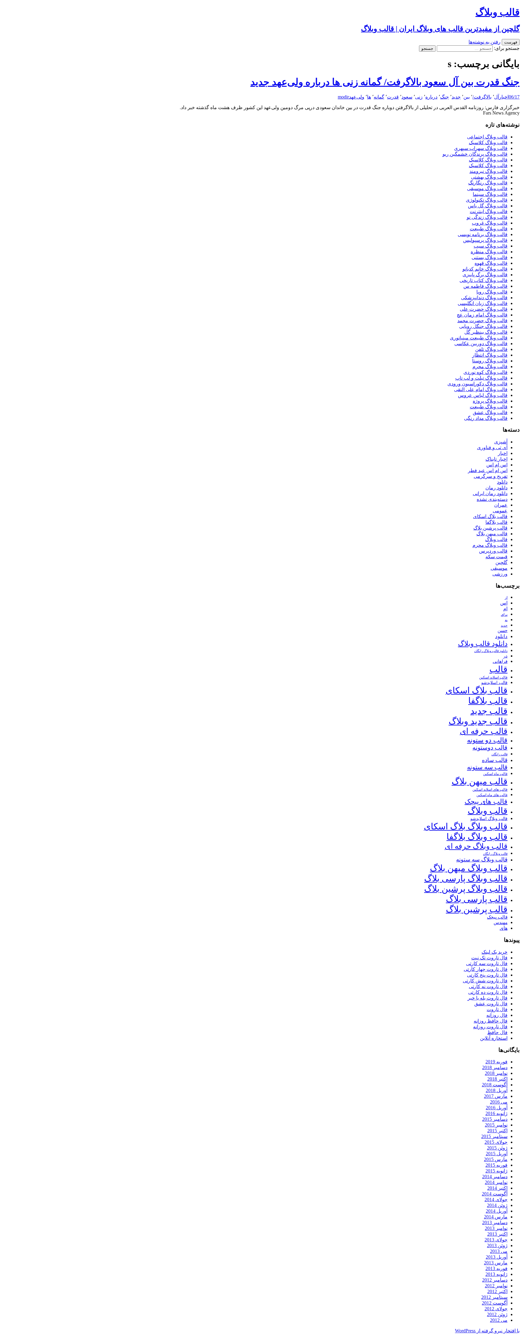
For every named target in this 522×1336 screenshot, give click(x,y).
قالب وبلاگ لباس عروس (482, 395)
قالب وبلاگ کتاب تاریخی (483, 280)
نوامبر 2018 (496, 1073)
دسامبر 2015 (494, 1119)
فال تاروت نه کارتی (488, 986)
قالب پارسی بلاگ (476, 899)
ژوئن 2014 (497, 1205)
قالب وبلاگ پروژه (490, 401)
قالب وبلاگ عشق (490, 412)
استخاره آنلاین (493, 1038)
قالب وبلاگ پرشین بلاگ (465, 888)
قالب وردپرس (493, 550)
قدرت (393, 96)
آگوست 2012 (494, 1302)
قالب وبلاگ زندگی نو (487, 217)
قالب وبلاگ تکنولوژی (486, 200)
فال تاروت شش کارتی (485, 980)
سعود (406, 96)
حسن (502, 630)
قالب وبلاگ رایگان (495, 853)
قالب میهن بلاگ (491, 533)
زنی (419, 96)
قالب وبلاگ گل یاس (487, 205)
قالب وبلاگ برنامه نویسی (482, 234)
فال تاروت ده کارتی (487, 992)
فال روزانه (496, 1015)
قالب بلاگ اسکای (490, 516)
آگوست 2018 (494, 1084)
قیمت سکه (496, 556)
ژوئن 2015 (497, 1147)
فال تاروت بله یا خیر (487, 997)
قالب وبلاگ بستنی (489, 257)
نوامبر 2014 (496, 1182)
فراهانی (500, 661)
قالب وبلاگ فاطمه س (485, 286)
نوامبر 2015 (496, 1124)
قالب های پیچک (486, 801)
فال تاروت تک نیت (489, 957)
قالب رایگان (499, 754)
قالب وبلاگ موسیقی (487, 188)
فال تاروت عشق (490, 1003)
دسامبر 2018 (494, 1067)
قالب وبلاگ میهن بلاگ (468, 868)
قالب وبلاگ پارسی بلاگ (465, 878)
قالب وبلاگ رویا (491, 291)
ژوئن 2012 (497, 1314)
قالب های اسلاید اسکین (489, 790)
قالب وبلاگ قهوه (491, 263)
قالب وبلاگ (496, 539)
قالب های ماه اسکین (491, 795)
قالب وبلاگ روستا (489, 360)
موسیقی (499, 568)
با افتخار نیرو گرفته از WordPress (487, 1330)
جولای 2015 (496, 1142)
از (506, 597)
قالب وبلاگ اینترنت (488, 211)
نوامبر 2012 (496, 1285)
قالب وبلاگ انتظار (489, 355)
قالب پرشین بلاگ (490, 527)
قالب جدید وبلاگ (478, 721)
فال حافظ (497, 1032)
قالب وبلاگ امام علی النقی (480, 389)
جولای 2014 (496, 1199)
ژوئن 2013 (497, 1245)
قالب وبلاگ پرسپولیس (485, 240)
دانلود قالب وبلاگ (482, 643)
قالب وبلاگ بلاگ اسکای (465, 826)
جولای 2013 (496, 1239)
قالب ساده (494, 760)
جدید (456, 96)
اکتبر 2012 (497, 1291)
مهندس (500, 922)
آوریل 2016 (496, 1107)
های (503, 928)
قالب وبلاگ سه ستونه (481, 859)
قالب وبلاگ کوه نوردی (485, 372)
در (505, 655)
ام (505, 608)
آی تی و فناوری (492, 447)
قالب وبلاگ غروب (489, 222)
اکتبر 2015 (497, 1130)
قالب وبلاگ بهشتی (489, 177)
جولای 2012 (496, 1308)
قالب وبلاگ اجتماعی (487, 136)
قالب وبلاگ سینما (490, 194)
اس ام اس (496, 464)
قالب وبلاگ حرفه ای (476, 846)
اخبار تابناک (496, 459)
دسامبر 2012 (494, 1279)
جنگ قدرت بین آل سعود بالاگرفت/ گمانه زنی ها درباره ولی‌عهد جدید (385, 81)
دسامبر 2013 (494, 1222)
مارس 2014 (495, 1216)
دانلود (502, 482)
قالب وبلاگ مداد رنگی (485, 418)
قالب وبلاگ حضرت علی (483, 309)
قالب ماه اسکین (495, 774)
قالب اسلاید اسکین (493, 677)
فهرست (510, 42)
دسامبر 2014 (494, 1176)
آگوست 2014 (494, 1193)
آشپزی (500, 441)
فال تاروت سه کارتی (486, 963)
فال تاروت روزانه (490, 1026)
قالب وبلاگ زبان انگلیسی (482, 303)
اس (503, 602)
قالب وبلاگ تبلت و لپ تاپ (481, 378)
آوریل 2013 (496, 1257)
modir (343, 96)
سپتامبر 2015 (494, 1136)
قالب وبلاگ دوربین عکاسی (480, 343)
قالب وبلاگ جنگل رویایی (483, 326)
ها (369, 96)
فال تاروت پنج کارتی (487, 975)
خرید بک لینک (494, 952)
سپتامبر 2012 (494, 1297)
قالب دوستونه (489, 747)
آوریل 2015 (496, 1153)
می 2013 (498, 1251)
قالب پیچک (497, 916)
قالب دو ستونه (487, 740)
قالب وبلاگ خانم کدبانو (484, 268)
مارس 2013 (495, 1262)
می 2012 (498, 1320)
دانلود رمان (496, 487)
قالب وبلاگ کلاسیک (488, 142)
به (506, 620)
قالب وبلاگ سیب (490, 245)
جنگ (444, 96)
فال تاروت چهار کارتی (485, 969)
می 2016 (498, 1101)
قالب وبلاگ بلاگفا (476, 836)
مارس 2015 (495, 1159)
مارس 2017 (495, 1096)
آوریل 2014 (496, 1211)
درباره (431, 96)
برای (504, 615)
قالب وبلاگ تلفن (491, 349)
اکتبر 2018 (497, 1078)
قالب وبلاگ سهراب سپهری (480, 148)
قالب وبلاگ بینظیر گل (485, 332)
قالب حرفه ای (483, 731)
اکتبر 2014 (497, 1188)
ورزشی (499, 573)
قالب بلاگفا (496, 522)
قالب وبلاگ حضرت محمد (482, 320)
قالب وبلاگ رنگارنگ (487, 182)
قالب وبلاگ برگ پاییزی (484, 274)
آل (496, 96)
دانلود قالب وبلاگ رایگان (490, 651)
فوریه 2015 (496, 1165)
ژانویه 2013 (496, 1274)
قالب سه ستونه (487, 767)
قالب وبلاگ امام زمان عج (482, 314)
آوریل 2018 (496, 1090)
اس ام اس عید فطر (487, 470)
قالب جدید (488, 711)
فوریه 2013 (496, 1268)
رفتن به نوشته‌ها (485, 41)
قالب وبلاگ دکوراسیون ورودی (477, 383)
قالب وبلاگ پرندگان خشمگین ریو (475, 154)
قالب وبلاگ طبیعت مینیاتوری (478, 337)
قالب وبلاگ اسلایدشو (488, 818)
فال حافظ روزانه (490, 1020)
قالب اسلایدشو (494, 682)
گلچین (501, 562)
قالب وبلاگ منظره (489, 251)
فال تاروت (497, 1009)
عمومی (500, 510)
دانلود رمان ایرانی (490, 493)
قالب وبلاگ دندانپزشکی (484, 297)
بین (466, 96)
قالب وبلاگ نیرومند (488, 171)
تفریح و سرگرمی (490, 476)
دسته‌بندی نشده (492, 499)
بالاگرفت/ (481, 96)
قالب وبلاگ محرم (489, 366)
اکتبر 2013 (497, 1234)
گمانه (379, 96)
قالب (498, 669)
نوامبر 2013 (496, 1228)
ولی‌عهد (356, 96)
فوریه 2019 (496, 1061)
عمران (500, 504)
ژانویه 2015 (496, 1170)
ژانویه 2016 (496, 1113)
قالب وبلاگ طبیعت (488, 228)
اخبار (504, 96)
